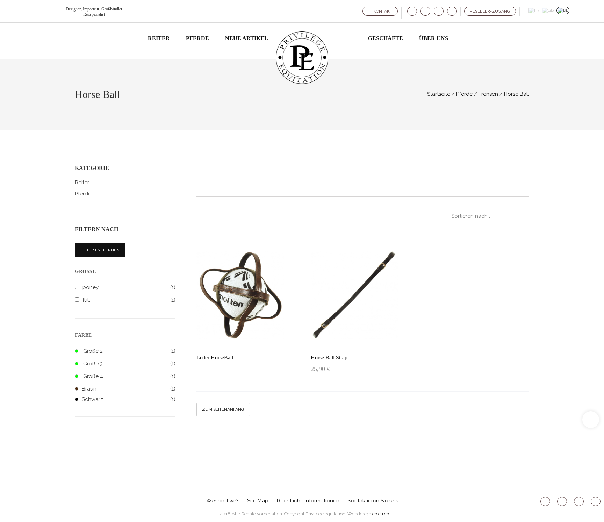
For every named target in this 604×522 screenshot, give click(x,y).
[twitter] (425, 11)
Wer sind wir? (222, 501)
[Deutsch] (562, 10)
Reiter (82, 182)
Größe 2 (93, 351)
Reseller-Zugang (490, 11)
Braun (128, 389)
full (86, 300)
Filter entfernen (100, 250)
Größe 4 (93, 376)
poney (90, 287)
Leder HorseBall (214, 357)
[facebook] (412, 11)
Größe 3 (93, 363)
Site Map (257, 501)
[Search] (461, 39)
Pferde (83, 194)
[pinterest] (439, 11)
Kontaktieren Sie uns (373, 501)
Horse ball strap (329, 357)
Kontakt (382, 11)
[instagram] (452, 11)
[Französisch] (533, 10)
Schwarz (128, 399)
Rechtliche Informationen (308, 501)
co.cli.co (380, 513)
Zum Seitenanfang (223, 409)
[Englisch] (548, 10)
